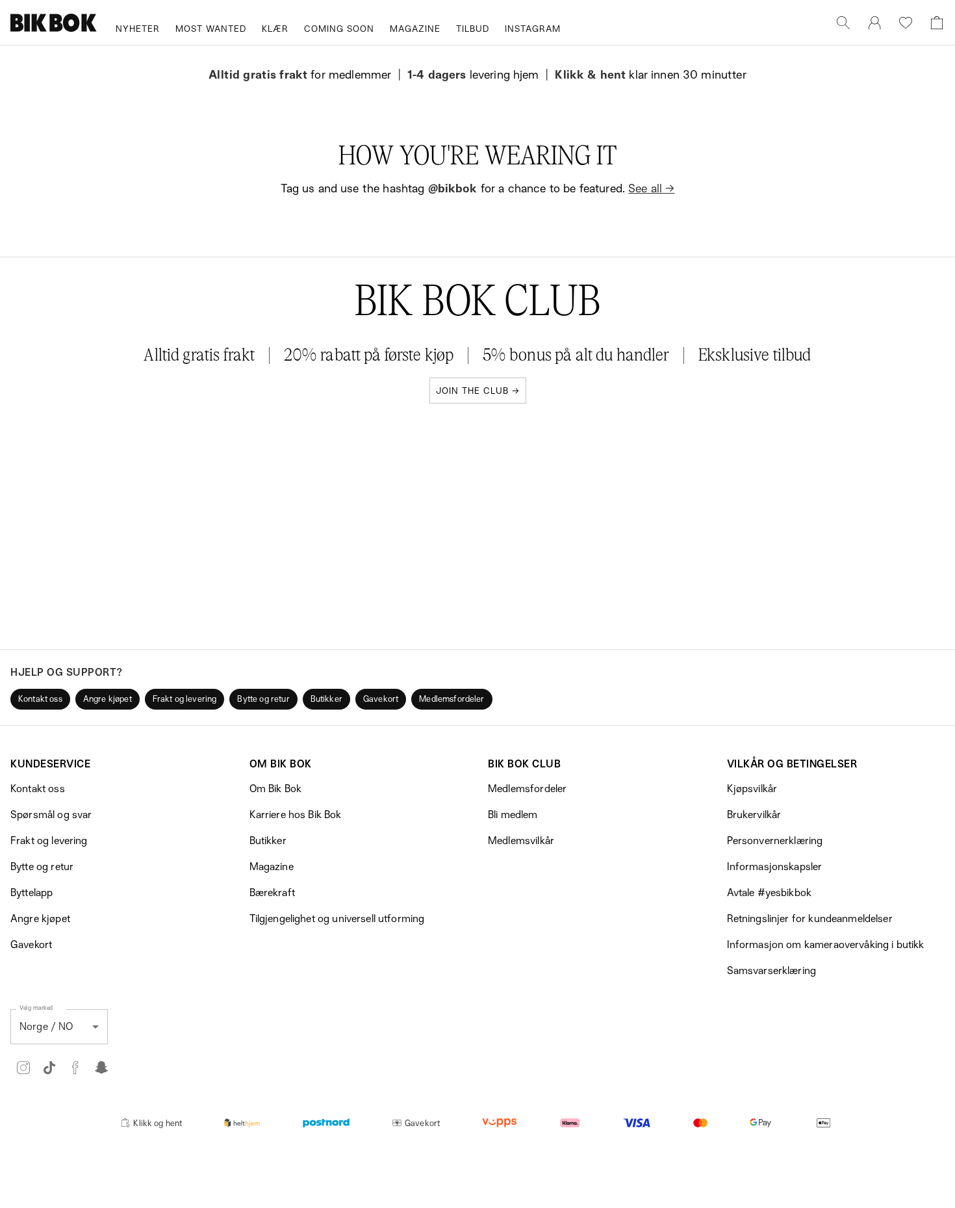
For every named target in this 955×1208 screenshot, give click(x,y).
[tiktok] (49, 1068)
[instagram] (23, 1068)
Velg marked (36, 1006)
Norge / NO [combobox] (46, 1026)
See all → (651, 188)
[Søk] (843, 23)
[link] (874, 23)
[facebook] (75, 1068)
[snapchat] (101, 1068)
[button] (40, 699)
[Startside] (53, 23)
